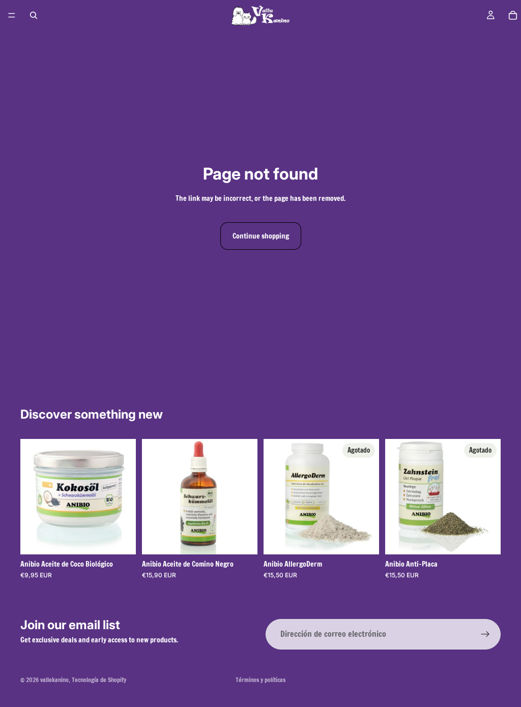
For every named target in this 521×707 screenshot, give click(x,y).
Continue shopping (261, 236)
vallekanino (54, 679)
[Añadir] (242, 538)
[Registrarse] (485, 634)
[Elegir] (120, 538)
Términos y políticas (260, 679)
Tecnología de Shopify (99, 679)
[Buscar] (33, 15)
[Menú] (11, 15)
